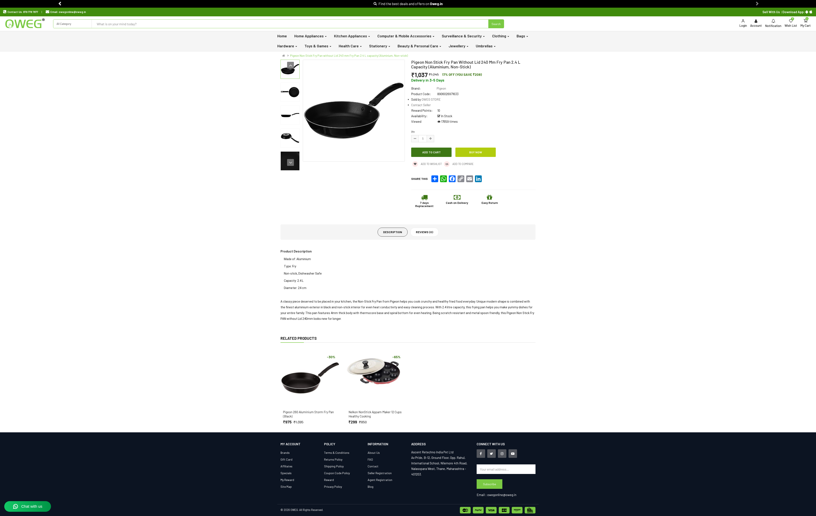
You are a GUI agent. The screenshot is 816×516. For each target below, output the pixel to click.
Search (496, 24)
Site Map (286, 486)
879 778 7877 (30, 12)
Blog (370, 486)
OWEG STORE (431, 99)
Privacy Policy (333, 486)
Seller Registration (380, 473)
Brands (285, 452)
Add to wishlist (431, 164)
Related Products (298, 338)
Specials (286, 473)
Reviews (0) (424, 232)
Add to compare (463, 164)
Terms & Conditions (336, 452)
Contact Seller (421, 105)
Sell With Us (771, 12)
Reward (329, 480)
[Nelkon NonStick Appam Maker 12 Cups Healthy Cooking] (375, 377)
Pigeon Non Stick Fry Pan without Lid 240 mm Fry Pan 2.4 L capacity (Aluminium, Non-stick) (349, 55)
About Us (374, 452)
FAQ (370, 459)
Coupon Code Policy (337, 473)
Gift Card (286, 459)
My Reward (287, 480)
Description (392, 232)
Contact (373, 466)
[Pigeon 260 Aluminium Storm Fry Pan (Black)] (310, 377)
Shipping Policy (334, 466)
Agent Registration (380, 480)
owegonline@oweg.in (72, 12)
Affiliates (286, 466)
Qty (413, 131)
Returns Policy (333, 459)
